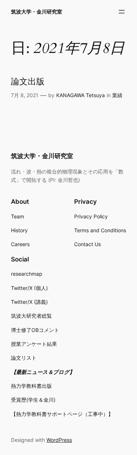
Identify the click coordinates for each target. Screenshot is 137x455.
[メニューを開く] (121, 11)
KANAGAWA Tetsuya (80, 95)
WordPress (59, 440)
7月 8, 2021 (24, 95)
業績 (117, 95)
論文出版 (28, 82)
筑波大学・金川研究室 (36, 11)
